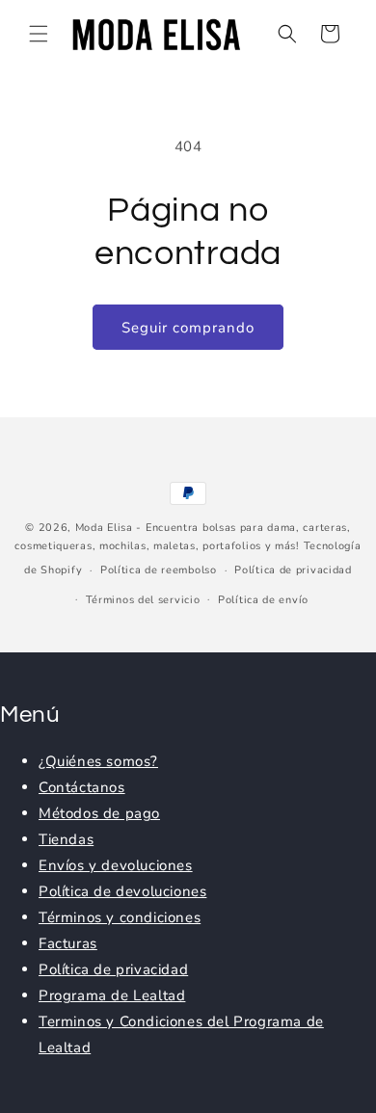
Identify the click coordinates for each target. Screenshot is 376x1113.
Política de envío (263, 600)
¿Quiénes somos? (98, 761)
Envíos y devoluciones (116, 865)
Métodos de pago (99, 813)
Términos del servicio (143, 600)
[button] (38, 34)
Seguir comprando (188, 327)
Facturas (68, 943)
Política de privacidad (292, 570)
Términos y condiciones (120, 917)
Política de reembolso (158, 570)
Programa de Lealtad (112, 995)
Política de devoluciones (122, 891)
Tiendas (66, 839)
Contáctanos (82, 787)
